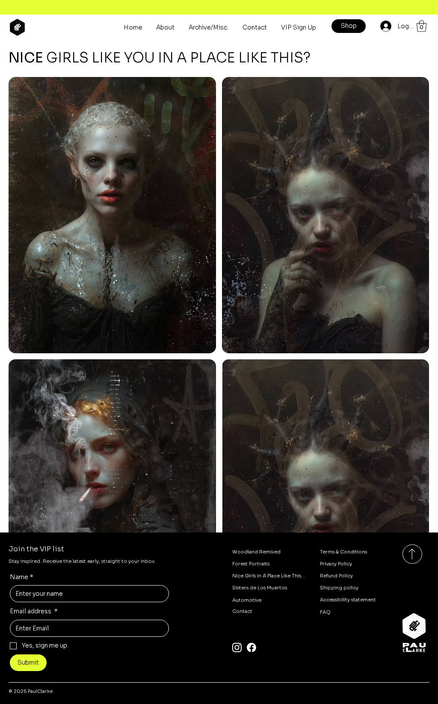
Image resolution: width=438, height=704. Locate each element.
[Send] (412, 554)
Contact (242, 611)
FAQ (325, 612)
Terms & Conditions (343, 552)
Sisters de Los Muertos (259, 588)
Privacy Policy (336, 564)
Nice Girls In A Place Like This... (268, 576)
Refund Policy (336, 576)
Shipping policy (339, 588)
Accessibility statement (348, 600)
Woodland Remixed (256, 552)
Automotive (246, 600)
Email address (34, 611)
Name (21, 577)
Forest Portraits (250, 564)
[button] (421, 26)
